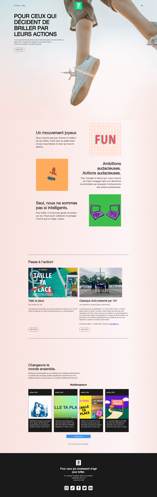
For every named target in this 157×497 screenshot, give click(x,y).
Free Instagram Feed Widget (79, 444)
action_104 (33, 392)
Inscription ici (114, 324)
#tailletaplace (78, 384)
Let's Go (19, 50)
